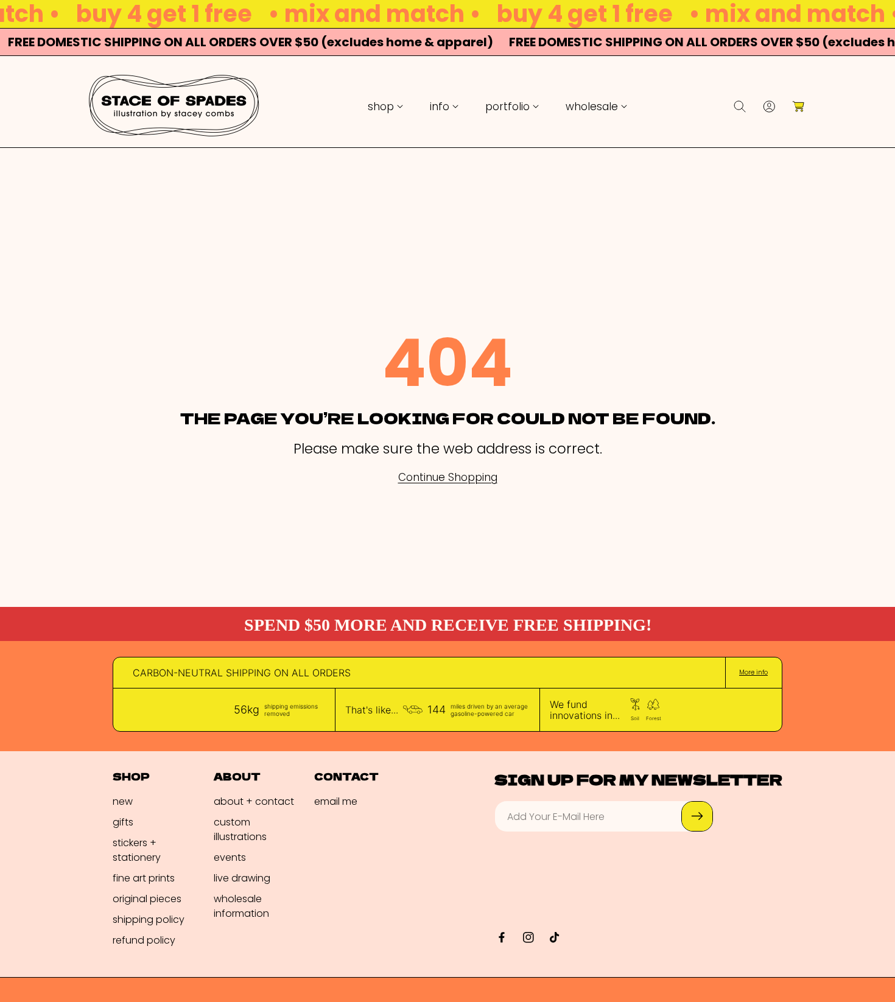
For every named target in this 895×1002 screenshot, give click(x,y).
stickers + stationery (137, 850)
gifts (123, 822)
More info (753, 672)
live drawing (242, 878)
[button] (385, 107)
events (230, 857)
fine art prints (144, 878)
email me (335, 801)
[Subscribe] (697, 816)
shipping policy (148, 920)
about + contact (254, 801)
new (123, 801)
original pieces (147, 899)
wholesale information (241, 906)
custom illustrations (240, 829)
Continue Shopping (447, 478)
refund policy (144, 940)
